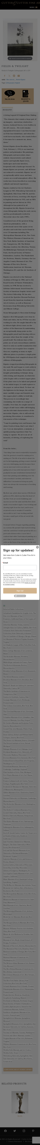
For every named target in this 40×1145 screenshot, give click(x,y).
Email (5, 563)
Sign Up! (20, 590)
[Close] (37, 547)
